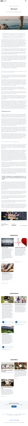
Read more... (3, 258)
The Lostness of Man (24, 225)
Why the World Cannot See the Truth (20, 304)
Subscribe (14, 406)
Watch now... (12, 372)
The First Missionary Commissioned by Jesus (4, 224)
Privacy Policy (6, 422)
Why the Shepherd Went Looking (7, 304)
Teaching (3, 261)
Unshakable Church (4, 324)
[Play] (3, 322)
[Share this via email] (15, 225)
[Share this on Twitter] (12, 225)
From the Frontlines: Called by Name (19, 370)
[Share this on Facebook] (14, 225)
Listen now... (3, 318)
